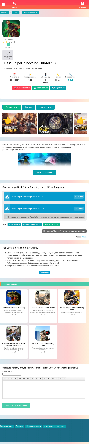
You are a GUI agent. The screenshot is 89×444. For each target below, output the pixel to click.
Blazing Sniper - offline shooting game (72, 308)
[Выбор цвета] (48, 378)
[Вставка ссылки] (37, 378)
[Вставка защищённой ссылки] (41, 378)
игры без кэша (14, 224)
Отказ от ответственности (54, 426)
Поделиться (58, 88)
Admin (84, 237)
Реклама (19, 426)
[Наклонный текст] (8, 378)
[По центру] (24, 378)
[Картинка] (44, 378)
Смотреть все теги (51, 224)
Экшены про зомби (31, 13)
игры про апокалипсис (31, 224)
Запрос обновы (22, 88)
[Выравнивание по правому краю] (28, 378)
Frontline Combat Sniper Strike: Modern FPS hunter (14, 344)
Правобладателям (34, 426)
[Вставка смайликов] (32, 378)
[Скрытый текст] (53, 378)
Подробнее (44, 272)
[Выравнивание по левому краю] (20, 378)
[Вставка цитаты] (57, 378)
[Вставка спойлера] (64, 378)
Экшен (15, 13)
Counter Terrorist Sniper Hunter (43, 308)
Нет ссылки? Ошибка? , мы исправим (64, 231)
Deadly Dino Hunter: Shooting (14, 308)
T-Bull (70, 80)
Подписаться (41, 88)
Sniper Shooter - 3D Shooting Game (43, 344)
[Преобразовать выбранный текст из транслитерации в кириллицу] (60, 378)
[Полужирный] (5, 378)
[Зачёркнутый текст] (16, 378)
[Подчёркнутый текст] (12, 378)
